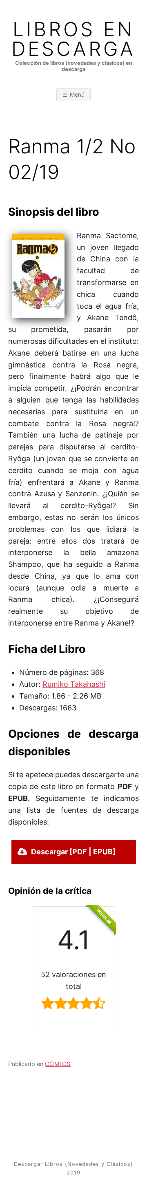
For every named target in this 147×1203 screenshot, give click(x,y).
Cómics (58, 1063)
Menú (77, 94)
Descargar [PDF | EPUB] (73, 851)
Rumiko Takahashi (73, 684)
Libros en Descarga (73, 39)
